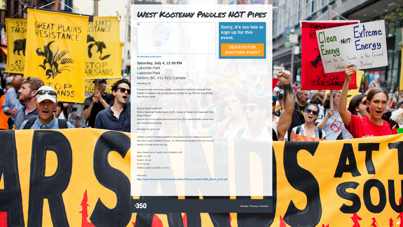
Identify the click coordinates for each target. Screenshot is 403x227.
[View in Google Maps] (176, 53)
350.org (140, 206)
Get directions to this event (149, 56)
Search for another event (242, 50)
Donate (244, 206)
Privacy (254, 206)
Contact (264, 206)
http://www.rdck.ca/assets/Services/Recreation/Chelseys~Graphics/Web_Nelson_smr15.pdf (182, 179)
